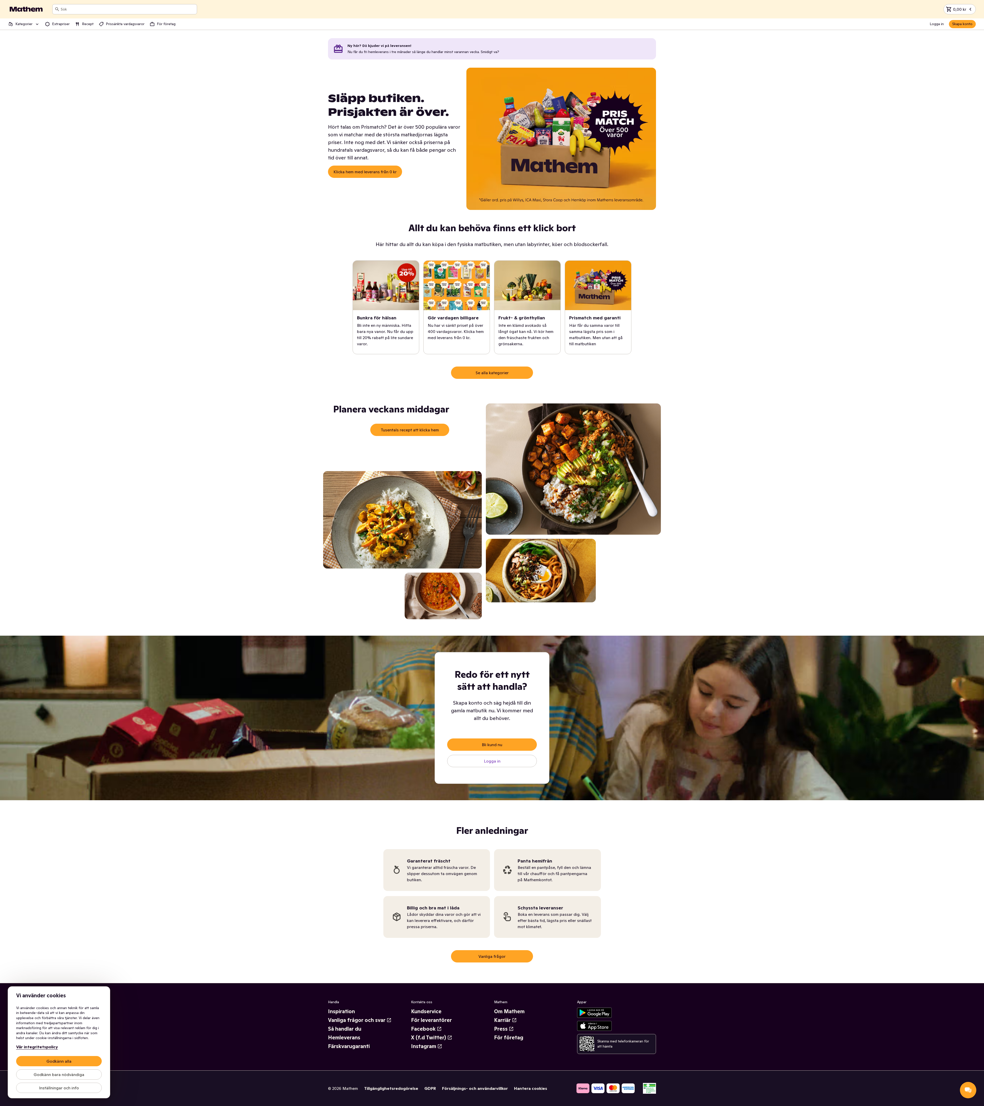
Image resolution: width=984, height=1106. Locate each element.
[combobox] (128, 9)
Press (501, 1029)
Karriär (502, 1020)
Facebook (423, 1029)
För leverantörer (431, 1020)
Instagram (423, 1046)
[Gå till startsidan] (26, 9)
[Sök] (57, 9)
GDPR (430, 1088)
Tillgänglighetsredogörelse (391, 1088)
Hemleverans (344, 1037)
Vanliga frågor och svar (356, 1020)
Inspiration (341, 1011)
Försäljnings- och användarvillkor (475, 1088)
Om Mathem (509, 1011)
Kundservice (426, 1011)
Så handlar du (344, 1029)
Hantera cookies (530, 1088)
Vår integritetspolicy (37, 1046)
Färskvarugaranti (349, 1046)
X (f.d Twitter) (428, 1037)
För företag (508, 1037)
